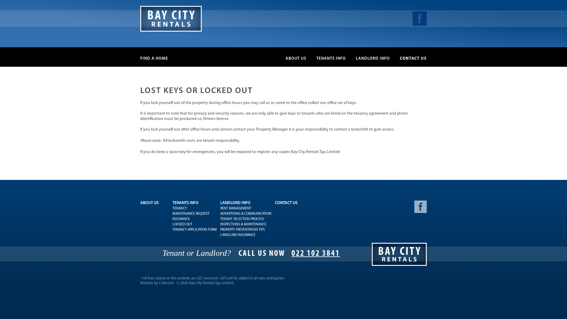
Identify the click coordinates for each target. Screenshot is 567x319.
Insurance (181, 219)
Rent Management (235, 208)
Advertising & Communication (245, 214)
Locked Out (182, 224)
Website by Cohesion (157, 283)
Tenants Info (331, 58)
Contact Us (413, 58)
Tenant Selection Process (242, 219)
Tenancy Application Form (194, 230)
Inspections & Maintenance (243, 224)
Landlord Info (373, 58)
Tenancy (179, 208)
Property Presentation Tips (242, 230)
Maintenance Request (190, 214)
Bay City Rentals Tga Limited (211, 283)
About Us (296, 58)
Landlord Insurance (237, 235)
